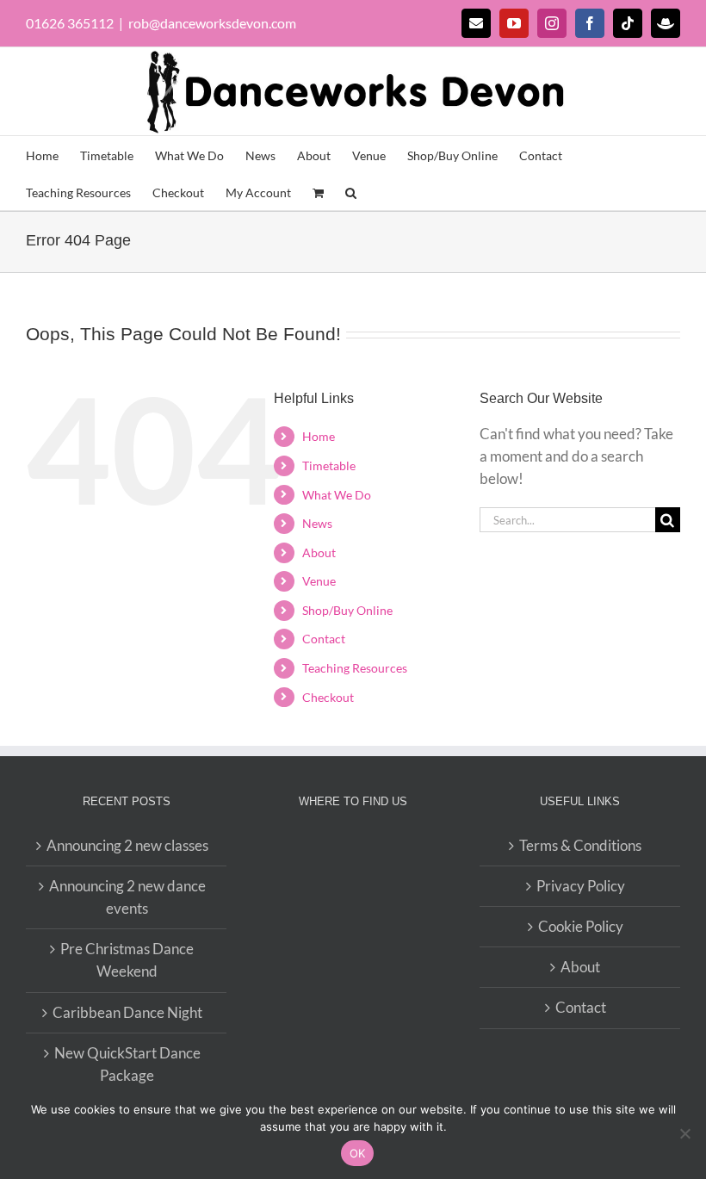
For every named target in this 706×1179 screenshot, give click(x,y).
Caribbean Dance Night (127, 1012)
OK (358, 1153)
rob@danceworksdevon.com (212, 23)
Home (318, 436)
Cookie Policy (580, 926)
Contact (323, 638)
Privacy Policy (580, 886)
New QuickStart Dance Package (127, 1064)
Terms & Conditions (580, 845)
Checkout (328, 697)
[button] (350, 191)
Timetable (329, 465)
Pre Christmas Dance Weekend (127, 960)
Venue (319, 581)
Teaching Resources (354, 668)
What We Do (336, 494)
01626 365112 (70, 23)
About (319, 552)
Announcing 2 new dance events (127, 897)
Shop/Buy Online (347, 610)
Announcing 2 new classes (127, 845)
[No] (684, 1133)
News (317, 523)
